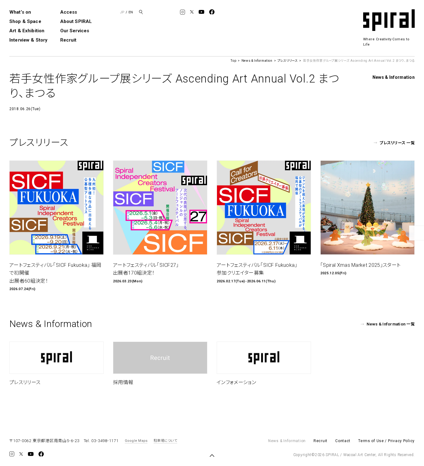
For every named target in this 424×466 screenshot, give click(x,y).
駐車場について (165, 441)
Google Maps (136, 441)
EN (131, 12)
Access (68, 12)
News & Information (257, 60)
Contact (342, 441)
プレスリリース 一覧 (397, 143)
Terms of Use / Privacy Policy (386, 441)
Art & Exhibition (26, 31)
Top (233, 60)
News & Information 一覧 (391, 324)
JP (122, 12)
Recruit (68, 40)
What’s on (20, 12)
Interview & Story (28, 40)
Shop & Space (25, 21)
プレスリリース (287, 60)
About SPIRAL (76, 21)
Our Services (74, 31)
